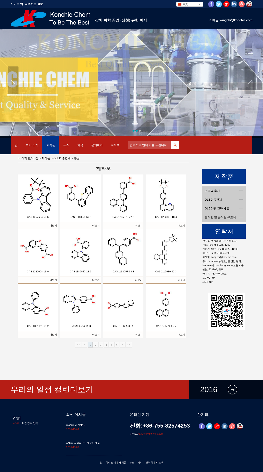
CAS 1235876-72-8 (123, 217)
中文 (185, 4)
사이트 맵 (17, 4)
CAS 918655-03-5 (123, 326)
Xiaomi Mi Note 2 (75, 425)
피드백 (115, 145)
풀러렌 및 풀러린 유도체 (220, 217)
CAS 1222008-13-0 (38, 271)
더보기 (53, 225)
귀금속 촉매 (212, 190)
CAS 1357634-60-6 (38, 217)
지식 (80, 145)
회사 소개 (32, 145)
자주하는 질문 (34, 4)
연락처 (149, 462)
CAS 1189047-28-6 (80, 271)
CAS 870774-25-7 (166, 326)
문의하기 (97, 145)
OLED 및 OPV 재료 (217, 208)
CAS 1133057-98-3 (123, 271)
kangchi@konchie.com (223, 257)
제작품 (50, 145)
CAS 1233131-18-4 (166, 217)
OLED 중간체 (62, 158)
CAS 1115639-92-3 (166, 271)
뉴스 (66, 145)
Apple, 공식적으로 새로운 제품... (84, 443)
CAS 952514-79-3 (80, 326)
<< (78, 344)
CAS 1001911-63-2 (38, 326)
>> (128, 344)
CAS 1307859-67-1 (80, 217)
